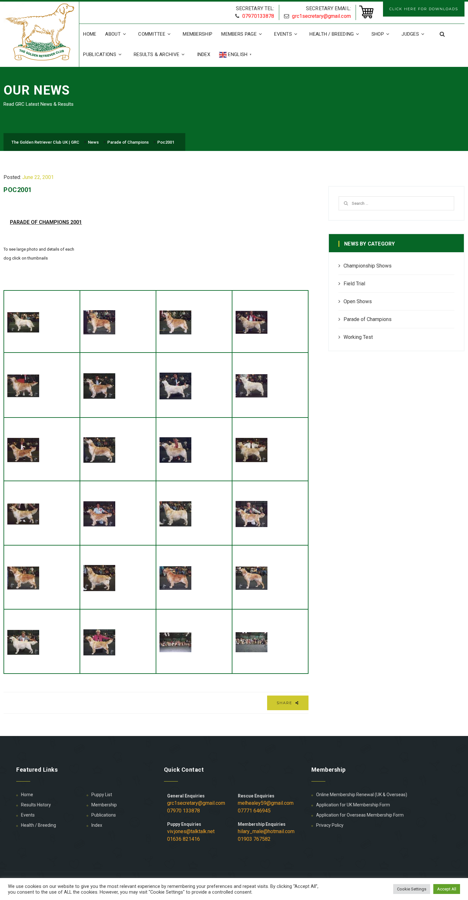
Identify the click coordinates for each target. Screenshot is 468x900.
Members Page (239, 34)
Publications (99, 54)
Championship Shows (368, 266)
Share (285, 703)
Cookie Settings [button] (411, 889)
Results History (36, 804)
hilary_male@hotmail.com (266, 831)
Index (203, 54)
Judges (410, 34)
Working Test (358, 337)
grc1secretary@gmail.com (321, 16)
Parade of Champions (368, 319)
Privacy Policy (330, 825)
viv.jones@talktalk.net (191, 831)
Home (89, 34)
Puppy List (101, 794)
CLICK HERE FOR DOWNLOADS (423, 9)
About (113, 34)
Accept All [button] (446, 889)
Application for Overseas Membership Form (360, 815)
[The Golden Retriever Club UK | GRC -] (41, 33)
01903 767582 (254, 839)
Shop (378, 34)
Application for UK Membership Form (353, 804)
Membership (197, 34)
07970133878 (258, 16)
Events (283, 34)
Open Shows (358, 301)
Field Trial (354, 284)
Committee (151, 34)
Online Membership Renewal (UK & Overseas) (361, 794)
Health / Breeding (331, 34)
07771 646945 (254, 811)
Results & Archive (156, 54)
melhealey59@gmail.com (266, 803)
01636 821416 (183, 839)
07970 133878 (183, 811)
